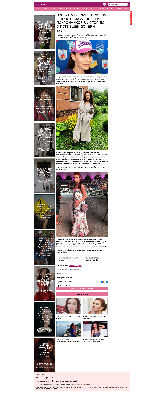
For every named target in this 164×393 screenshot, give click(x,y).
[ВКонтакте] (102, 282)
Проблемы (100, 8)
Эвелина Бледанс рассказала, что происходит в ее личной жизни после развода (95, 340)
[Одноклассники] (104, 282)
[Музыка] (105, 4)
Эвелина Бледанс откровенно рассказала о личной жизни (94, 317)
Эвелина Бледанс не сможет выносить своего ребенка (68, 317)
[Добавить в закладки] (131, 18)
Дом (92, 8)
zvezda (63, 274)
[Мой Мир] (107, 282)
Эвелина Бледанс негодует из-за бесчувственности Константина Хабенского (67, 340)
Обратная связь (41, 378)
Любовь (84, 8)
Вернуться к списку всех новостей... (82, 288)
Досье (126, 8)
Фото (119, 8)
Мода (61, 8)
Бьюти (68, 8)
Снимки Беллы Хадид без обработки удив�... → (93, 259)
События (53, 8)
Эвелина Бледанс (75, 266)
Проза (45, 8)
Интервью (110, 8)
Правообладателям (53, 378)
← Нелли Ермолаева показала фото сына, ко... (67, 259)
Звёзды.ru (42, 4)
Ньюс (37, 8)
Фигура (76, 8)
